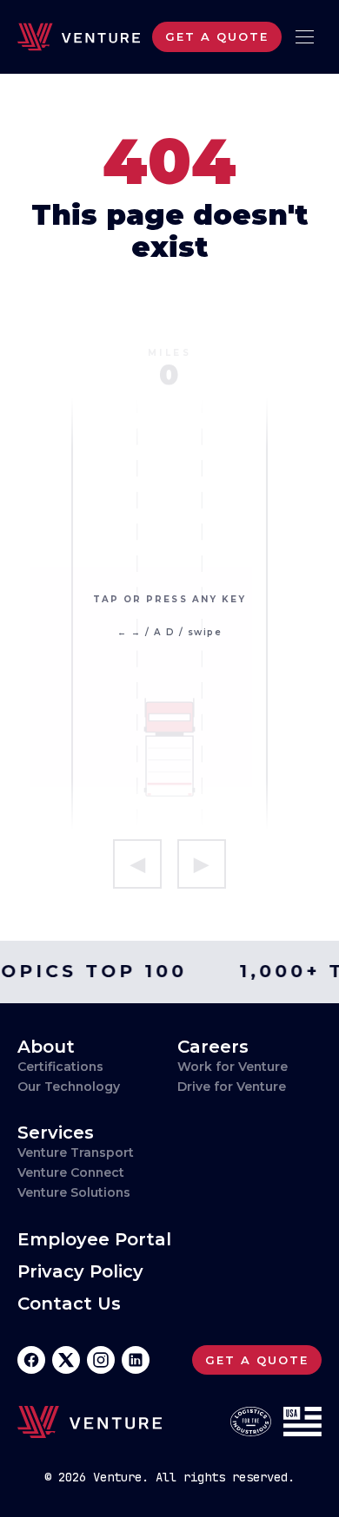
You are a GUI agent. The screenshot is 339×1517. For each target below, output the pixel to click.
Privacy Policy (80, 1272)
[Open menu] (305, 37)
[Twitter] (66, 1360)
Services (55, 1132)
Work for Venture (232, 1066)
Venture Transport (75, 1152)
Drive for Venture (231, 1086)
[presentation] (169, 617)
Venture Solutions (73, 1192)
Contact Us (69, 1304)
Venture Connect (70, 1172)
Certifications (60, 1066)
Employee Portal (94, 1240)
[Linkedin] (136, 1360)
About (46, 1046)
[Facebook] (31, 1360)
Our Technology (68, 1086)
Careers (213, 1046)
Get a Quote (217, 36)
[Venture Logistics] (78, 37)
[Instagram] (101, 1360)
